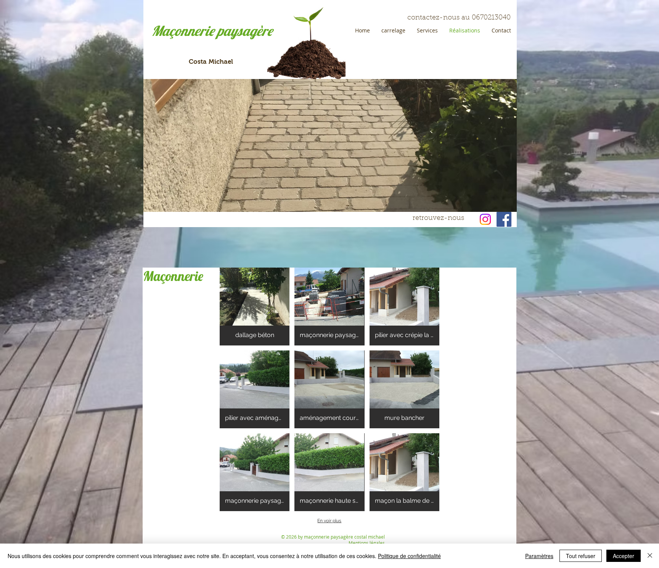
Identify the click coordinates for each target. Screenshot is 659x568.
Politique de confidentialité (409, 556)
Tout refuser (580, 556)
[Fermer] (649, 556)
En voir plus (329, 520)
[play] (498, 205)
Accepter (623, 556)
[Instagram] (485, 219)
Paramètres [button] (539, 556)
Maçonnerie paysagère (211, 30)
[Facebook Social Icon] (504, 219)
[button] (254, 306)
